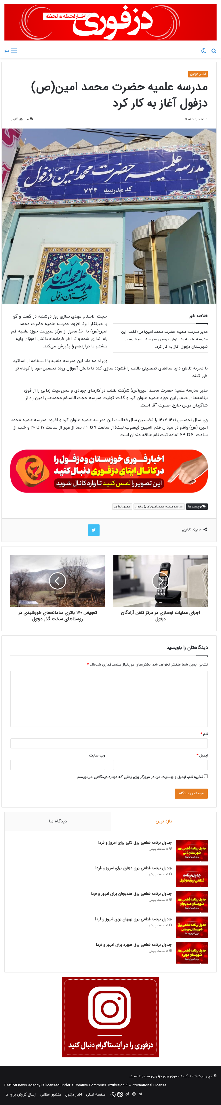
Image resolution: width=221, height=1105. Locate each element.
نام (204, 734)
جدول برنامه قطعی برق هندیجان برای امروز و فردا (131, 893)
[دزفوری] (110, 22)
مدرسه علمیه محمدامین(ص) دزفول (159, 506)
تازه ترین (164, 821)
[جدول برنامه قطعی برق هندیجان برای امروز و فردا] (192, 902)
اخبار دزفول (198, 74)
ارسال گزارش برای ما (21, 1094)
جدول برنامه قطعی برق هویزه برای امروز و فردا (134, 944)
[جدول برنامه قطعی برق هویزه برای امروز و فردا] (192, 953)
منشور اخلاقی (50, 1094)
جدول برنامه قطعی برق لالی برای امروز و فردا (135, 842)
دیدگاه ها (58, 821)
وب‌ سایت (97, 755)
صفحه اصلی (95, 1094)
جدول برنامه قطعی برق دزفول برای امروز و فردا (134, 868)
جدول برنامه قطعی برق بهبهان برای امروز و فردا (133, 919)
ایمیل (202, 755)
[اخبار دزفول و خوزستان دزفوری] (109, 470)
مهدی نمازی (122, 506)
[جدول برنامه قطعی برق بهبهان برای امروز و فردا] (192, 927)
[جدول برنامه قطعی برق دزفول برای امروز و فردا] (192, 876)
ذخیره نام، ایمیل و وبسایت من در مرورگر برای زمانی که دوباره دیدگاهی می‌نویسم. (140, 777)
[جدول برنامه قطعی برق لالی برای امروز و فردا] (192, 850)
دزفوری (156, 1076)
